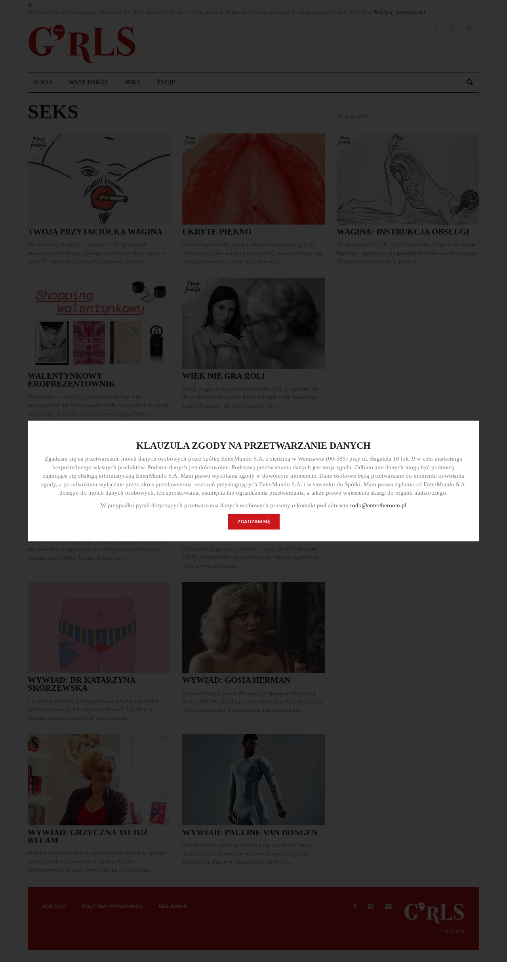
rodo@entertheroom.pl (378, 505)
